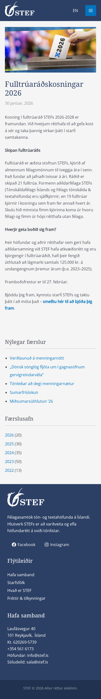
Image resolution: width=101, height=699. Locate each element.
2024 (9, 452)
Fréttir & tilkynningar (26, 598)
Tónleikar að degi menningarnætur (42, 383)
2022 (9, 470)
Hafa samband (20, 574)
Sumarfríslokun (24, 392)
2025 (9, 444)
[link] (75, 10)
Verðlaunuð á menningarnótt (37, 358)
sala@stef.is (37, 662)
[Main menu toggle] (90, 10)
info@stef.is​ (38, 655)
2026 (9, 435)
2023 (9, 461)
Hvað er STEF (19, 590)
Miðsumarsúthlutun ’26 (31, 401)
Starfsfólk (16, 582)
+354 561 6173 (20, 648)
